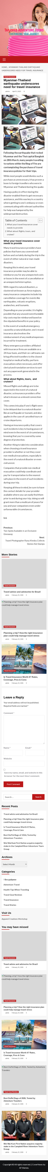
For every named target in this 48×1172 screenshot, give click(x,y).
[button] (4, 59)
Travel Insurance (9, 77)
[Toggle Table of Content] (39, 220)
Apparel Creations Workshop (14, 919)
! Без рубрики (10, 879)
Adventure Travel (12, 884)
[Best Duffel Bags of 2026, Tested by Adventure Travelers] (24, 1080)
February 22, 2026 (17, 1104)
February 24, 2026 (17, 639)
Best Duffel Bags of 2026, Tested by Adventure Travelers (20, 836)
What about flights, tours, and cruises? (21, 233)
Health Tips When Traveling (16, 890)
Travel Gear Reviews (13, 895)
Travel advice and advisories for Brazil (22, 592)
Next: (25, 540)
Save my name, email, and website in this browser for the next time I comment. (23, 774)
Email (28, 748)
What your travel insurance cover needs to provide (22, 226)
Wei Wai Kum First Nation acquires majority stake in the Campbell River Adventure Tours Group (24, 846)
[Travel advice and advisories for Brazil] (24, 573)
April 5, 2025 (16, 91)
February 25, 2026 (17, 595)
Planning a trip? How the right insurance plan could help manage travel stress (24, 820)
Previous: (20, 531)
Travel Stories (10, 905)
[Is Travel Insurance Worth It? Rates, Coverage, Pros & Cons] (24, 659)
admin (7, 91)
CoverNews (37, 1164)
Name (7, 748)
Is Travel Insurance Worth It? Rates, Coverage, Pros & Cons (19, 828)
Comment (9, 713)
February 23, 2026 (17, 683)
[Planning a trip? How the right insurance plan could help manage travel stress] (24, 615)
